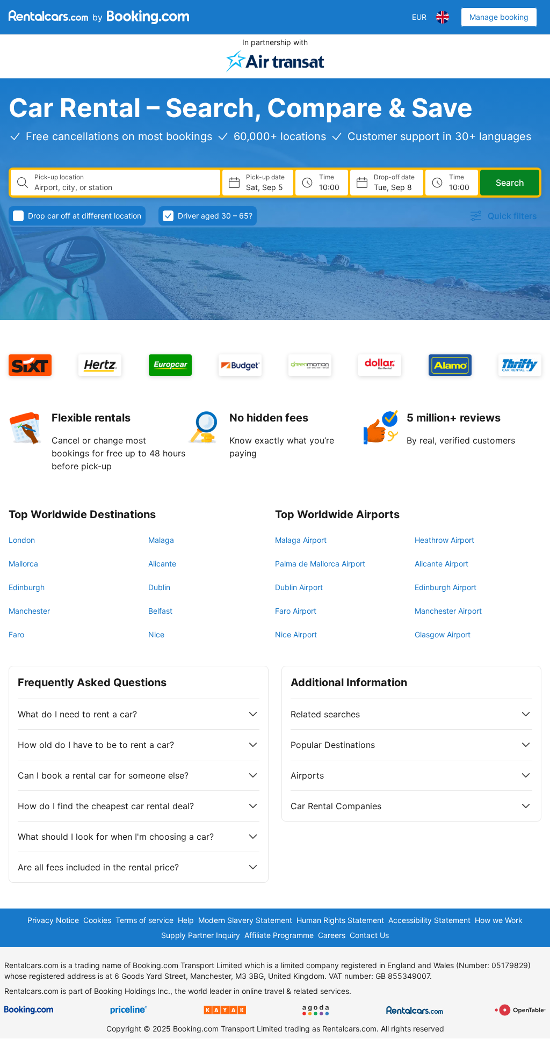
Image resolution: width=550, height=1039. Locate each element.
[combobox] (123, 187)
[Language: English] (442, 17)
